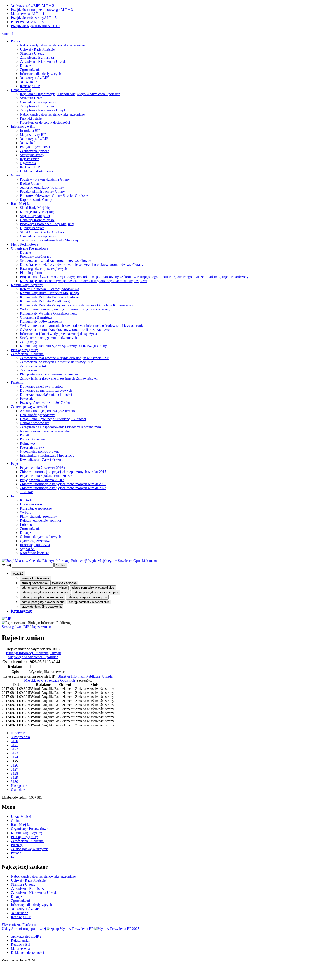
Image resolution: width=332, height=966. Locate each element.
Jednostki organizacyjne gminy (42, 187)
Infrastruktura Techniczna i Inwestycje (47, 455)
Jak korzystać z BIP (34, 139)
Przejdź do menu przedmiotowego (42, 10)
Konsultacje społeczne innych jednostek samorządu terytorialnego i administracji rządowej (84, 281)
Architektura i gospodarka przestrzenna (48, 411)
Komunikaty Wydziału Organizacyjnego (48, 313)
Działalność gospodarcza (37, 415)
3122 (14, 749)
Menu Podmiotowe (24, 244)
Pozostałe (26, 399)
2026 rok (26, 492)
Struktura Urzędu (32, 53)
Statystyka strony (32, 155)
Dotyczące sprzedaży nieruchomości (46, 394)
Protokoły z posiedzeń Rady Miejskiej (47, 224)
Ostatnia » (18, 790)
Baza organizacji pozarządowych (43, 269)
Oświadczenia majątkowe (38, 102)
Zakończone (28, 370)
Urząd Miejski (21, 90)
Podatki (25, 435)
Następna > (19, 786)
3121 (14, 745)
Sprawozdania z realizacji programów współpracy (55, 260)
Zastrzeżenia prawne (34, 151)
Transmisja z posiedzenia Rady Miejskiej (49, 240)
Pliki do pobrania (32, 273)
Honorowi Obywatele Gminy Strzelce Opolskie (54, 195)
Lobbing (26, 524)
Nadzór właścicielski (34, 553)
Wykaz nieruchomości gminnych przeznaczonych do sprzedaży (65, 309)
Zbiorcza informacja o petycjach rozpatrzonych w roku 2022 (63, 488)
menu (153, 561)
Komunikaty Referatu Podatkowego (45, 301)
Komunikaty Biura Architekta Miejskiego (49, 293)
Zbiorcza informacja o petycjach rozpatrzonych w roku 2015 (63, 472)
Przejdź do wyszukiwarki (35, 26)
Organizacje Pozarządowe (29, 248)
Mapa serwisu (27, 14)
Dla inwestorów (31, 504)
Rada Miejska (20, 204)
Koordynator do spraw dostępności (45, 122)
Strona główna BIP (15, 627)
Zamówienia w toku (34, 366)
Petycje (16, 464)
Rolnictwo (27, 443)
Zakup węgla (29, 342)
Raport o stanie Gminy (36, 200)
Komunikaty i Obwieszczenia (41, 321)
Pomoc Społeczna (32, 439)
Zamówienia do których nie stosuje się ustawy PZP (56, 362)
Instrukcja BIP (30, 130)
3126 (14, 765)
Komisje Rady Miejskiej (37, 212)
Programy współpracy (35, 256)
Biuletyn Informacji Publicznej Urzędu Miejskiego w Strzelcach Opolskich (33, 655)
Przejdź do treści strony (34, 18)
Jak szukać (27, 143)
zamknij (7, 33)
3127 (14, 769)
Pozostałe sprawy (32, 447)
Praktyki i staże (31, 118)
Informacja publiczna (35, 545)
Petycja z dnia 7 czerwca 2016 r (42, 468)
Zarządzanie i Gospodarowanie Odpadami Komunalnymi (61, 427)
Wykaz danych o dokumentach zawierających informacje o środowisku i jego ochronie (81, 325)
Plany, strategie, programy (38, 516)
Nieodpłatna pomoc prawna (39, 451)
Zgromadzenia (30, 70)
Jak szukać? (28, 82)
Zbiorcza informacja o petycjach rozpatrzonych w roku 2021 (63, 484)
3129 (14, 777)
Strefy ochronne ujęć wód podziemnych (48, 338)
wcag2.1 (18, 573)
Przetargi (17, 382)
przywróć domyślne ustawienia (42, 606)
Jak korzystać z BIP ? (26, 936)
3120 (14, 741)
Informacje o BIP (23, 126)
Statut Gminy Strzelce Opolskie (42, 232)
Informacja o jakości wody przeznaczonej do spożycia (58, 334)
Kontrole (26, 500)
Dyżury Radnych (32, 228)
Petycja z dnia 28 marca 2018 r (42, 480)
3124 (14, 757)
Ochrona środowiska (34, 423)
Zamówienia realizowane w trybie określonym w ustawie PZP (64, 358)
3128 (14, 773)
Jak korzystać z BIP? (32, 5)
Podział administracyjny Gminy (42, 191)
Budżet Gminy (30, 183)
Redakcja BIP (30, 86)
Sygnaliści (27, 549)
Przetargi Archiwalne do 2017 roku (45, 403)
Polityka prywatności (35, 147)
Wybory (25, 512)
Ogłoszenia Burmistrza (36, 317)
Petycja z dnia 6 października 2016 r (46, 476)
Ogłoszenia (28, 163)
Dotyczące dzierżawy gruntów (41, 386)
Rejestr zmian (29, 159)
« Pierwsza (18, 733)
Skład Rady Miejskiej (35, 208)
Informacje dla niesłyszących (40, 74)
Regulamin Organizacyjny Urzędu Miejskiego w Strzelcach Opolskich (70, 94)
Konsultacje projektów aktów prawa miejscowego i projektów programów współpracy (81, 264)
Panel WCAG (27, 22)
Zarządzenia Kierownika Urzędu (43, 61)
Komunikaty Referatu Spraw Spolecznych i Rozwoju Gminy (63, 346)
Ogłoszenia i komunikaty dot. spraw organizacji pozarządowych (65, 329)
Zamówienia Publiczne (27, 354)
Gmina (16, 175)
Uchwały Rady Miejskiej (38, 49)
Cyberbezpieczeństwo (35, 541)
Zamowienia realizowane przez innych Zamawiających (59, 378)
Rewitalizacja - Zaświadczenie (41, 459)
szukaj (6, 565)
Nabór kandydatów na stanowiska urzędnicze (52, 45)
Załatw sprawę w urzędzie (29, 407)
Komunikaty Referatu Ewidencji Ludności (50, 297)
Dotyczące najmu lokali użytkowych (46, 390)
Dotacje (25, 65)
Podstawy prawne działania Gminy (45, 179)
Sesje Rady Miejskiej (35, 216)
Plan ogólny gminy (24, 350)
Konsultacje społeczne (36, 508)
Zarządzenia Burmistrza (37, 57)
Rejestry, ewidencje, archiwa (40, 520)
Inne (14, 496)
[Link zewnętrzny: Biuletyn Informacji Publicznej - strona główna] (6, 619)
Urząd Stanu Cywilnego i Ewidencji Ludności (53, 419)
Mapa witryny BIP (33, 135)
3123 (14, 753)
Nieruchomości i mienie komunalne (45, 431)
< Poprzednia (20, 737)
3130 (14, 781)
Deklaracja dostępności (36, 171)
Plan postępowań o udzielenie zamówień (49, 374)
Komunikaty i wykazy (27, 285)
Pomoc (16, 41)
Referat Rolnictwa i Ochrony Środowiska (49, 289)
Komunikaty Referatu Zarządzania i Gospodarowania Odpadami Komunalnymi (76, 305)
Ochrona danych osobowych (40, 537)
